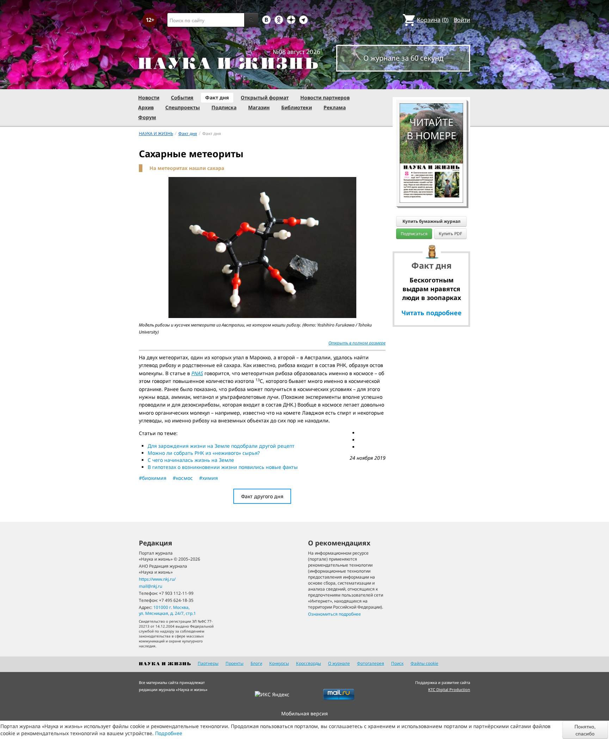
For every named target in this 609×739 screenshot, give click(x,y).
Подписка (223, 107)
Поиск (397, 663)
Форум (147, 117)
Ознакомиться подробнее (334, 614)
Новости (148, 97)
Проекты (235, 663)
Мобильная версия (304, 713)
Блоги (256, 663)
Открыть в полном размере (357, 343)
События (182, 97)
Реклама (335, 107)
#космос (183, 478)
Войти (462, 20)
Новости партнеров (325, 97)
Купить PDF (450, 234)
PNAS (197, 373)
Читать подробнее (431, 312)
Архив (146, 107)
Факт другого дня (262, 496)
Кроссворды (308, 663)
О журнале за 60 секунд (403, 58)
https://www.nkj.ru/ (157, 579)
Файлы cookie (424, 663)
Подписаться (414, 234)
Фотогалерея (370, 663)
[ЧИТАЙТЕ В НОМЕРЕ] (431, 82)
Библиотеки (296, 107)
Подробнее (168, 733)
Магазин (259, 107)
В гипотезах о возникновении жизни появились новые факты (223, 467)
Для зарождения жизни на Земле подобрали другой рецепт (221, 445)
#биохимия (152, 478)
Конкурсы (279, 663)
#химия (208, 478)
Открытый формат (265, 97)
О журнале (339, 663)
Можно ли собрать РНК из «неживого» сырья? (204, 453)
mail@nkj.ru (150, 586)
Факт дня (217, 97)
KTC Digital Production (449, 689)
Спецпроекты (182, 107)
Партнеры (208, 663)
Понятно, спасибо (585, 730)
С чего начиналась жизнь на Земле (191, 460)
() (433, 20)
